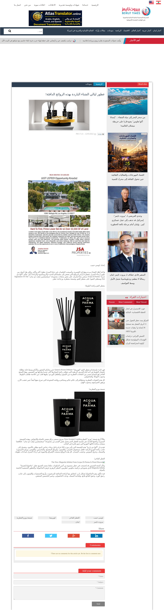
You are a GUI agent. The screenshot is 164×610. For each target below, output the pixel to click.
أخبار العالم (135, 31)
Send (98, 604)
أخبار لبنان (157, 31)
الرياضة (118, 31)
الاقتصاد (126, 31)
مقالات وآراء (100, 31)
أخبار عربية (146, 31)
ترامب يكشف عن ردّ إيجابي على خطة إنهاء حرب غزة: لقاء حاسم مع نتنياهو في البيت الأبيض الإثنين (47, 41)
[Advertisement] (82, 63)
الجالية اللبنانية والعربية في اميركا (80, 31)
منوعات (110, 31)
